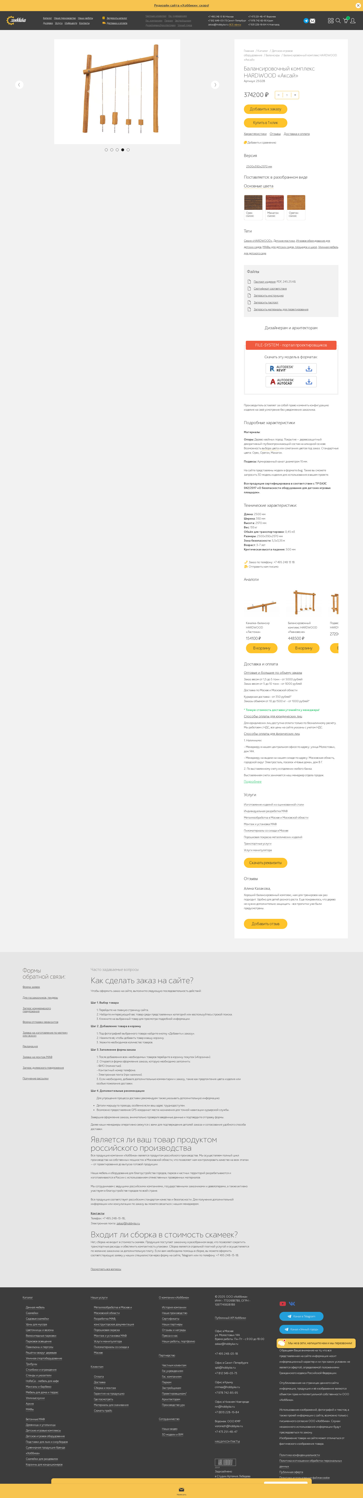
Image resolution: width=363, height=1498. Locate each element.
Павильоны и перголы (39, 1347)
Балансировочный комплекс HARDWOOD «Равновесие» (302, 627)
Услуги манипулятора (258, 850)
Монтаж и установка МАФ (260, 824)
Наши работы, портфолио (178, 1341)
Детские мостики (284, 241)
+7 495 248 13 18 (216, 16)
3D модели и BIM (172, 1434)
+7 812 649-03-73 (217, 20)
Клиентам (97, 1367)
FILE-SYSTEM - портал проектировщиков (291, 345)
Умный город (185, 25)
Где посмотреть (103, 1399)
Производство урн (173, 1405)
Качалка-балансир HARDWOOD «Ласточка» (258, 627)
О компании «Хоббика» (174, 1297)
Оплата (99, 1376)
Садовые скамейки (37, 1318)
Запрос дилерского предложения (43, 1068)
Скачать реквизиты (265, 863)
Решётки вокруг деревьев (41, 1352)
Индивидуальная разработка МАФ (266, 811)
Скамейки (32, 1313)
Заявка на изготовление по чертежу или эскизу (45, 1034)
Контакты (84, 23)
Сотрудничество (169, 1419)
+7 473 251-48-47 (257, 16)
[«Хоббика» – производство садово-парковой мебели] (16, 21)
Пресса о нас (170, 1335)
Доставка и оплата (117, 23)
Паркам (168, 20)
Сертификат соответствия (270, 288)
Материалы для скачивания (111, 1405)
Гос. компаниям (154, 20)
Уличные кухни (35, 1398)
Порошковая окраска (107, 1330)
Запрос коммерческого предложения (37, 1010)
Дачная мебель (35, 1307)
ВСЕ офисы (235, 24)
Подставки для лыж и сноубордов (47, 1442)
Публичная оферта (291, 1472)
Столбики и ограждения (41, 1369)
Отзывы (275, 134)
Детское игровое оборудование (45, 1436)
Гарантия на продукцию (109, 1393)
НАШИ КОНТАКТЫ (227, 1441)
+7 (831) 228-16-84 (227, 1412)
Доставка (99, 1382)
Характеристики (255, 134)
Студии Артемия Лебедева (233, 1476)
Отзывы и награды (174, 1330)
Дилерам (48, 23)
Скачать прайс (103, 1410)
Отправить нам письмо (263, 566)
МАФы (30, 1409)
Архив (30, 1403)
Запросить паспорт (266, 302)
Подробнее (253, 782)
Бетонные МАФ (35, 1419)
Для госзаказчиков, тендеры (40, 997)
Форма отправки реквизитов (40, 1022)
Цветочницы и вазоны (40, 1330)
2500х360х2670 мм (259, 166)
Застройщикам (183, 20)
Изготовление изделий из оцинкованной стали (274, 804)
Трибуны (31, 1364)
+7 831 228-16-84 (257, 24)
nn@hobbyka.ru (225, 1406)
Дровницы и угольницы (41, 1425)
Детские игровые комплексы (43, 1430)
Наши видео (169, 1429)
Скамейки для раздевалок (42, 1459)
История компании (174, 1307)
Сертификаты (170, 1318)
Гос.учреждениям (172, 1371)
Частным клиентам (156, 15)
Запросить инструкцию (269, 295)
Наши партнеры (172, 1324)
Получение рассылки (36, 1078)
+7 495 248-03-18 (226, 1354)
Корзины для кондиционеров (44, 1464)
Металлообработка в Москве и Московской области (276, 817)
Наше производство (65, 18)
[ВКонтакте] (292, 1305)
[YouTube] (282, 1305)
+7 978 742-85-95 (257, 20)
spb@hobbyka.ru (225, 1367)
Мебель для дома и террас (42, 1392)
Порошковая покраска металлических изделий (273, 837)
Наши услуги (99, 1297)
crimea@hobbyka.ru (227, 1387)
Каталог (47, 18)
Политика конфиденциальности (299, 1455)
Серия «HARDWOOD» (258, 241)
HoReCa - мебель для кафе (42, 1381)
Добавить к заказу (265, 109)
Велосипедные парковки (41, 1335)
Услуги (59, 23)
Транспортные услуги (257, 843)
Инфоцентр (71, 23)
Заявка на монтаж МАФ (37, 1057)
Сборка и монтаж (105, 1388)
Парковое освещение (38, 1341)
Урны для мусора (36, 1324)
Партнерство (167, 1355)
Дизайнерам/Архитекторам (161, 25)
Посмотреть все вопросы (106, 1269)
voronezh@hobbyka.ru (229, 1426)
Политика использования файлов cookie (304, 1478)
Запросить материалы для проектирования (281, 309)
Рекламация (30, 1046)
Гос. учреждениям (177, 15)
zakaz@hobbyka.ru (218, 24)
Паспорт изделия (265, 281)
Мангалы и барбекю (38, 1386)
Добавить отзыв (266, 924)
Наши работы (85, 18)
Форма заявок (31, 987)
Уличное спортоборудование (44, 1358)
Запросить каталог (117, 18)
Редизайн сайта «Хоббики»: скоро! (181, 5)
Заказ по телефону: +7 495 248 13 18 (271, 562)
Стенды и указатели (38, 1375)
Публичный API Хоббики (230, 1318)
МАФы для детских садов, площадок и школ (290, 247)
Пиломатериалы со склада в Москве (266, 830)
